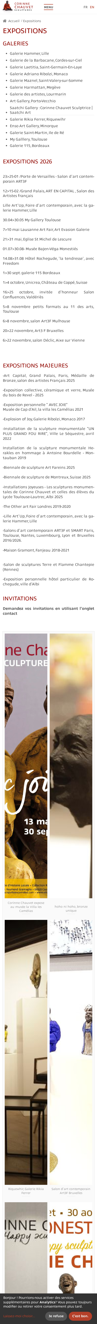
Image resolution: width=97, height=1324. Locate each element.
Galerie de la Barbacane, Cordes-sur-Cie (45, 60)
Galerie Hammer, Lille (29, 53)
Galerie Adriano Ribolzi (31, 74)
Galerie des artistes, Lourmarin (38, 94)
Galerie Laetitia (24, 67)
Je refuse (56, 1316)
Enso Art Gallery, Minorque (34, 126)
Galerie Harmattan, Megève (35, 87)
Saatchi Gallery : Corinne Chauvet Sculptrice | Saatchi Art (51, 110)
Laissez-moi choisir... (19, 1316)
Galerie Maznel (23, 80)
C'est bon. (80, 1316)
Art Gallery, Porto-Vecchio (33, 101)
